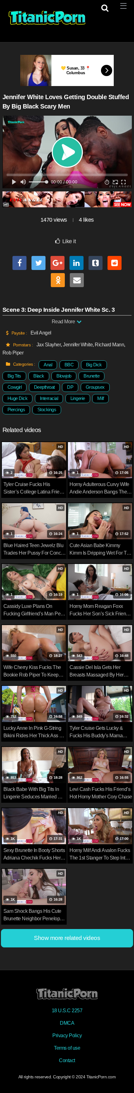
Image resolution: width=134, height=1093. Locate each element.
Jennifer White (78, 344)
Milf (100, 398)
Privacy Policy (67, 1035)
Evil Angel (41, 332)
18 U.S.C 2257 (67, 1010)
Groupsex (95, 387)
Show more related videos (67, 938)
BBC (69, 364)
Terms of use (67, 1048)
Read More (64, 321)
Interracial (49, 398)
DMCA (67, 1023)
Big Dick (94, 364)
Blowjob (63, 375)
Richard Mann (109, 344)
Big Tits (14, 375)
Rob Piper (13, 352)
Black (38, 375)
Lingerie (77, 398)
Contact (67, 1060)
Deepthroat (44, 387)
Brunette (91, 375)
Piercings (16, 409)
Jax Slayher (48, 344)
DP (70, 387)
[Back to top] (123, 1079)
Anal (48, 364)
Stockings (46, 409)
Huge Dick (17, 398)
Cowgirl (14, 387)
